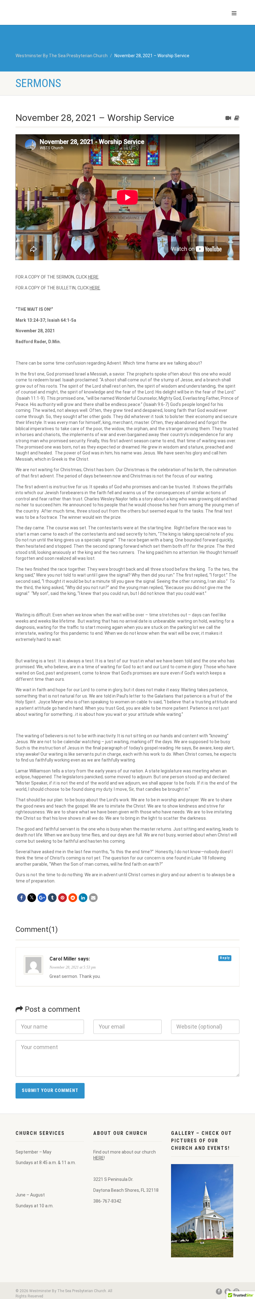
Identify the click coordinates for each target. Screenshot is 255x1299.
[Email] (93, 897)
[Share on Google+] (42, 897)
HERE (93, 276)
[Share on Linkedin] (83, 897)
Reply (225, 958)
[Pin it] (62, 897)
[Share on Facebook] (21, 897)
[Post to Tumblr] (52, 897)
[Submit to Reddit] (72, 897)
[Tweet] (31, 897)
